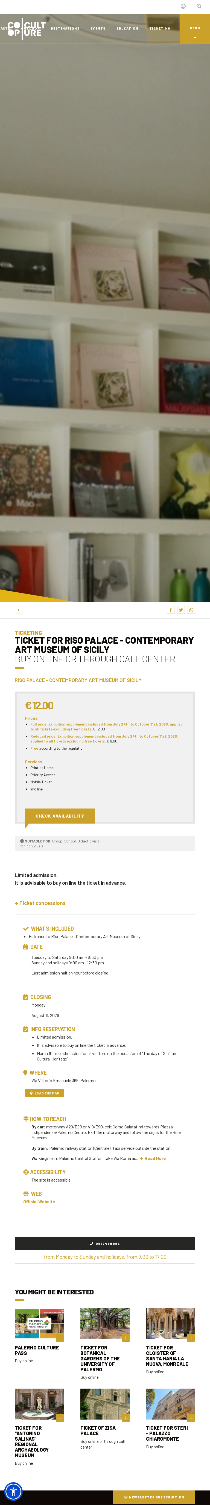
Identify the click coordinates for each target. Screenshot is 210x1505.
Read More (155, 1158)
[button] (40, 903)
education (127, 28)
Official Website (39, 1201)
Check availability (60, 815)
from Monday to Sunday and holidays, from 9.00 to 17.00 (105, 1257)
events (98, 28)
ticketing (159, 28)
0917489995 (107, 1243)
